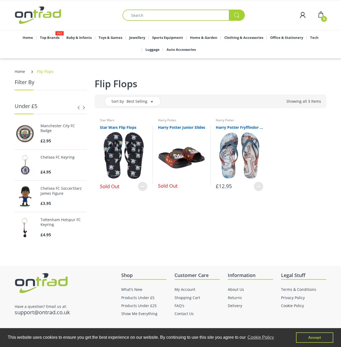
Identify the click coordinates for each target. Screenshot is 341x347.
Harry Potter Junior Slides (181, 127)
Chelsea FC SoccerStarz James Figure (61, 191)
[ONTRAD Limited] (38, 14)
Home (20, 71)
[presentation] (78, 107)
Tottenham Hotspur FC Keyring (60, 222)
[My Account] (303, 15)
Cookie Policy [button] (260, 337)
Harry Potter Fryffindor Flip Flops (239, 127)
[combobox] (183, 15)
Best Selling (137, 101)
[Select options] (142, 186)
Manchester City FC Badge (57, 128)
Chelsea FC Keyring (57, 157)
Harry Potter (167, 120)
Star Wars (107, 120)
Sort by (117, 101)
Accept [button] (314, 337)
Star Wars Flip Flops (118, 127)
